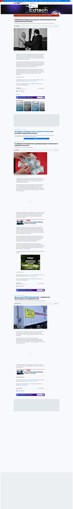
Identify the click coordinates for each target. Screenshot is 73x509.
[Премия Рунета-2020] (25, 3)
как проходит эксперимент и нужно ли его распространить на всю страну (33, 222)
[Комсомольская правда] (18, 3)
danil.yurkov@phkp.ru (24, 385)
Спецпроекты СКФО (44, 15)
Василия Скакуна (23, 55)
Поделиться (56, 303)
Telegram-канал (27, 79)
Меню (1, 1)
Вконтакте (28, 81)
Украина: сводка (36, 15)
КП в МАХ (40, 15)
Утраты (18, 94)
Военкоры (31, 15)
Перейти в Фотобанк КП (24, 175)
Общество (25, 220)
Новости (24, 15)
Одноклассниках (34, 81)
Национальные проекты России (18, 129)
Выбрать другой (33, 6)
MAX (33, 79)
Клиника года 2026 (20, 15)
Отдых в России (49, 15)
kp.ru (43, 88)
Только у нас (27, 15)
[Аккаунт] (71, 1)
